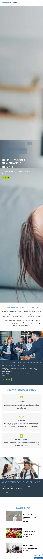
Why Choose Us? (7, 379)
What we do (5, 492)
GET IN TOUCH (6, 177)
